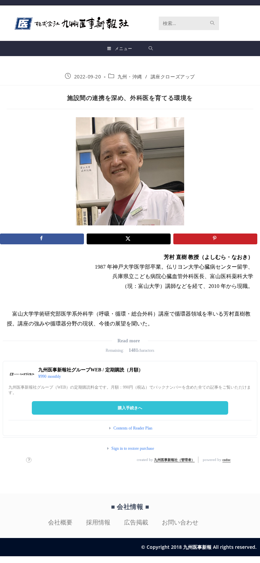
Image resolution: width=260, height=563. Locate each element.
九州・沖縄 (129, 76)
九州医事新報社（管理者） (174, 460)
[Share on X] (129, 239)
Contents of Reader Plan (132, 428)
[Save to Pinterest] (215, 239)
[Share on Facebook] (42, 239)
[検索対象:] (150, 48)
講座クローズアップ (173, 76)
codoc (226, 460)
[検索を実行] (212, 23)
